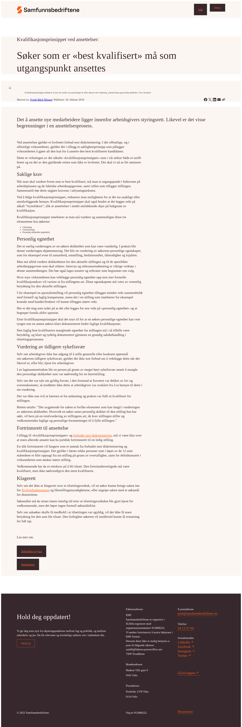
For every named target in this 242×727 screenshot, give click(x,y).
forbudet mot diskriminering (92, 435)
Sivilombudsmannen (35, 490)
